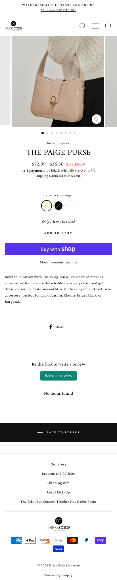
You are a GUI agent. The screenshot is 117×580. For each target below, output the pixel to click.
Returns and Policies (59, 473)
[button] (58, 170)
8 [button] (75, 133)
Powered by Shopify (58, 575)
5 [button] (61, 133)
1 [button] (42, 133)
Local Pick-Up (58, 492)
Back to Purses (62, 432)
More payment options (58, 262)
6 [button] (66, 133)
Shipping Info (58, 483)
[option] (58, 8)
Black (58, 206)
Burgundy (70, 206)
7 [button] (70, 133)
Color (58, 195)
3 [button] (52, 133)
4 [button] (57, 133)
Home (50, 143)
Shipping (42, 175)
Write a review (59, 375)
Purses (63, 143)
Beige (46, 206)
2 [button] (48, 133)
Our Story (58, 464)
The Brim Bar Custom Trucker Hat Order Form (58, 501)
